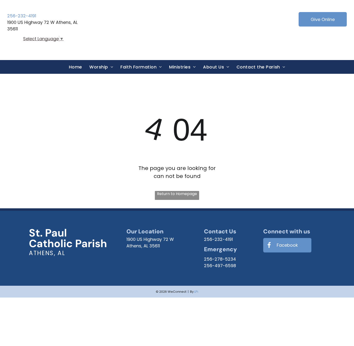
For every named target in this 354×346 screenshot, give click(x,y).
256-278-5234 (220, 259)
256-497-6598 (220, 266)
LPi (196, 291)
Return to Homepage (177, 194)
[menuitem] (75, 67)
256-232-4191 (21, 16)
